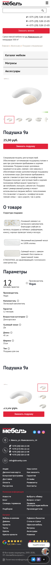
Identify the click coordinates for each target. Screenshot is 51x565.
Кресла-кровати (10, 535)
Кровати (6, 525)
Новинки (31, 535)
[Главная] (11, 5)
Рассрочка (8, 486)
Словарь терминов (12, 503)
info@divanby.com (18, 460)
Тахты (5, 528)
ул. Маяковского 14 (33, 36)
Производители (34, 509)
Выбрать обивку (34, 497)
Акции (5, 469)
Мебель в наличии (11, 518)
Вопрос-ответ (34, 500)
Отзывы (30, 479)
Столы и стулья (34, 521)
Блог (5, 500)
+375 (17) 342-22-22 (20, 449)
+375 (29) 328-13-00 (39, 16)
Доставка (7, 479)
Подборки (7, 509)
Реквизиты (32, 482)
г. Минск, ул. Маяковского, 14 (23, 440)
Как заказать (33, 472)
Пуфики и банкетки (36, 518)
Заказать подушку (25, 146)
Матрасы (31, 528)
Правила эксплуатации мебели (37, 504)
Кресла (6, 531)
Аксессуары (32, 531)
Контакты (31, 486)
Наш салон (32, 469)
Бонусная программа (13, 476)
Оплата (6, 482)
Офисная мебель (34, 525)
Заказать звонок (26, 31)
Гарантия (31, 476)
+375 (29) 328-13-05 (39, 21)
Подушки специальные (32, 45)
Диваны (6, 521)
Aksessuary (15, 45)
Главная (5, 45)
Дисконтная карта (12, 472)
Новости (7, 497)
